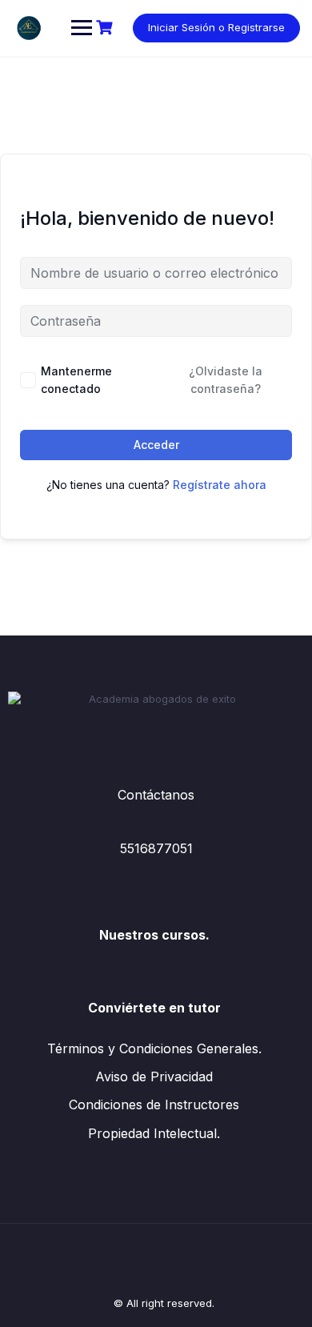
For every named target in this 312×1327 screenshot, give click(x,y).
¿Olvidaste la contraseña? (225, 379)
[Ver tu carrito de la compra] (106, 27)
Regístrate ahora (219, 484)
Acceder (156, 444)
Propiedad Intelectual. (154, 1133)
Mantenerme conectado (76, 379)
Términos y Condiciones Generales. (154, 1048)
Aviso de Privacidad (154, 1076)
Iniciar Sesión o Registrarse (216, 27)
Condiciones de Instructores (154, 1104)
